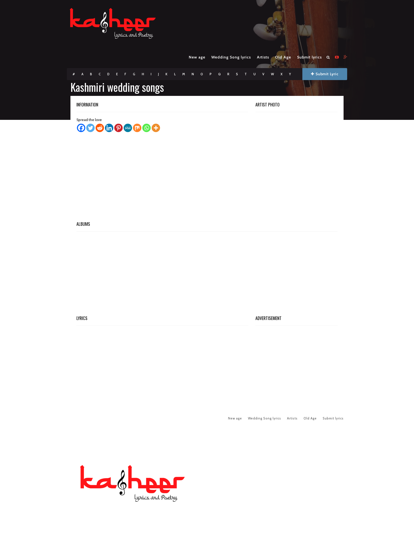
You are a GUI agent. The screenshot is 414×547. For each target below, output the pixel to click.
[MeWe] (128, 128)
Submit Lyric (326, 74)
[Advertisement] (207, 178)
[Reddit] (100, 128)
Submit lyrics (309, 57)
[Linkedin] (109, 128)
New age (197, 57)
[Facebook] (81, 128)
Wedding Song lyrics (231, 57)
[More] (156, 128)
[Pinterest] (118, 128)
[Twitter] (90, 128)
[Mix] (137, 128)
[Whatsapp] (146, 128)
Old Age (283, 57)
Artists (263, 57)
